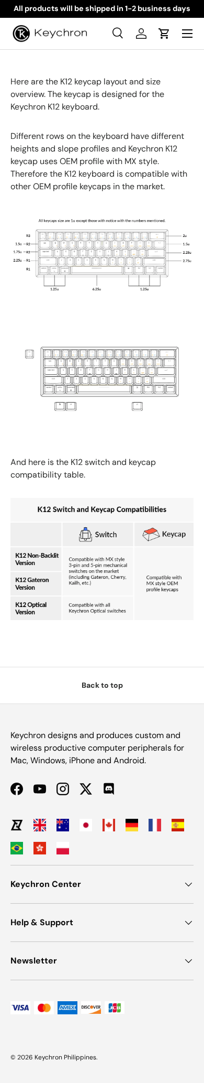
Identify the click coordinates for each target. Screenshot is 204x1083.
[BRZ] (16, 848)
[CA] (108, 825)
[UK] (39, 825)
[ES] (177, 825)
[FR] (154, 825)
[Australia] (62, 825)
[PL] (62, 848)
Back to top (102, 685)
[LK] (16, 825)
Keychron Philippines (65, 1057)
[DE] (131, 825)
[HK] (39, 848)
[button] (164, 33)
